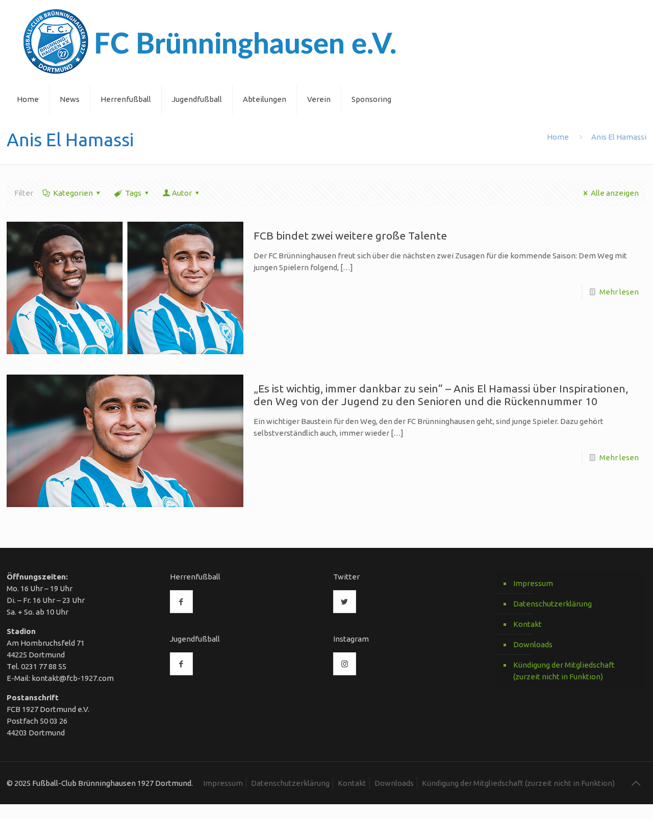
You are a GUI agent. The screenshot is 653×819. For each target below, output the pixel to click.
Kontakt (527, 624)
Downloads (532, 644)
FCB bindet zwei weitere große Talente (350, 235)
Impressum (533, 583)
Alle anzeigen (615, 193)
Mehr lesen (619, 291)
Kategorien (73, 193)
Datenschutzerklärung (552, 603)
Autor (182, 193)
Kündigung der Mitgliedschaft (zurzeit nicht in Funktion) (564, 671)
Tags (133, 193)
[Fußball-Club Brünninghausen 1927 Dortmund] (210, 42)
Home (558, 137)
